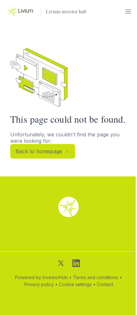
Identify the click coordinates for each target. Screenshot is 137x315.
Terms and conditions (95, 277)
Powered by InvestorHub (41, 277)
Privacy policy (39, 284)
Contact (105, 284)
